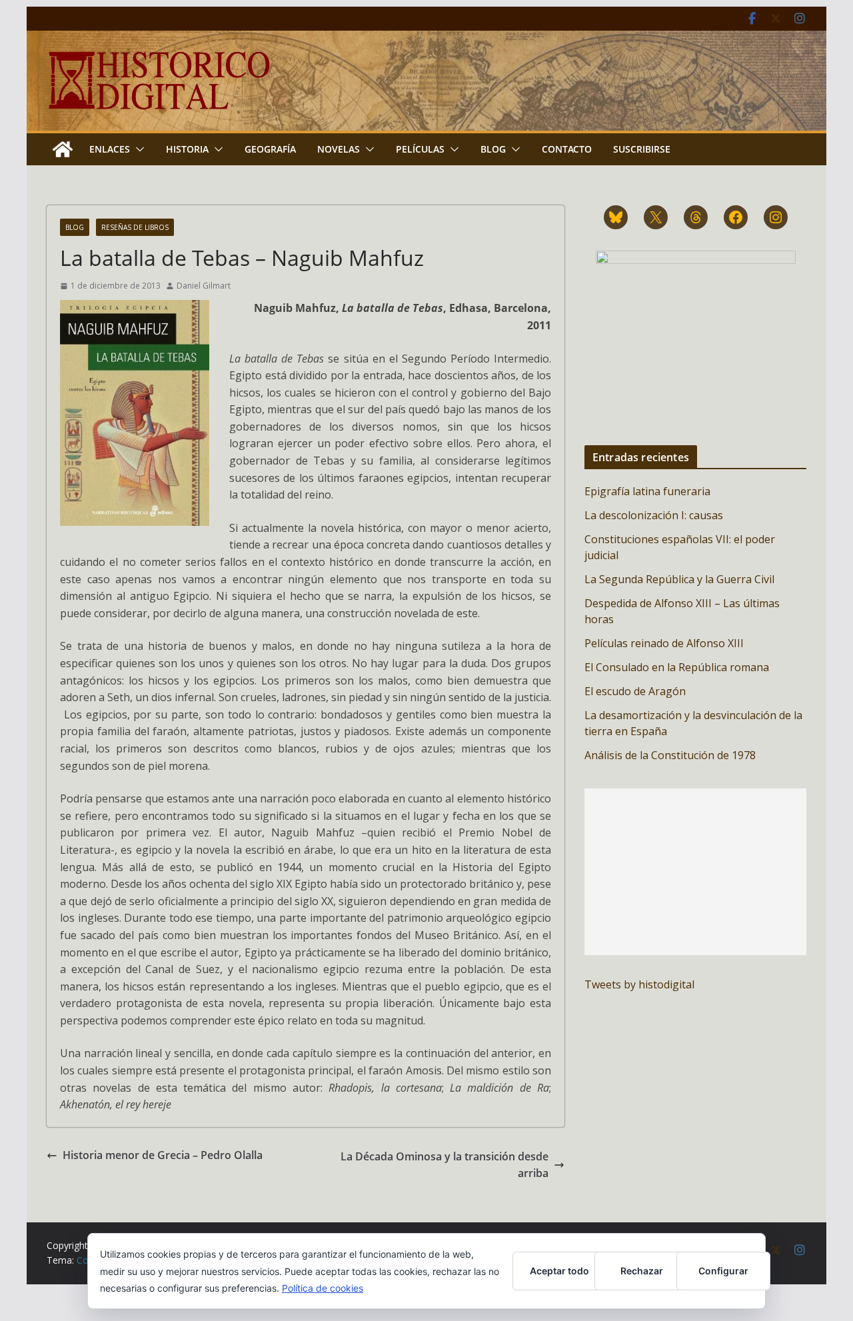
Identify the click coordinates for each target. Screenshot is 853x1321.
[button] (137, 149)
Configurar (723, 1270)
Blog (493, 149)
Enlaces (109, 149)
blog (74, 227)
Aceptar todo (559, 1270)
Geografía (270, 149)
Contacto (567, 149)
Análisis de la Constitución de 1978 (670, 755)
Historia (187, 149)
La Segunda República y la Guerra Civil (679, 579)
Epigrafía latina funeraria (647, 491)
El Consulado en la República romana (676, 667)
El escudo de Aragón (635, 691)
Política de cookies (322, 1288)
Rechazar (641, 1270)
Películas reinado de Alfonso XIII (664, 643)
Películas (420, 149)
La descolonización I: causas (653, 515)
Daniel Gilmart (204, 285)
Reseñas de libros (135, 227)
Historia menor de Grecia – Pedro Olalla (163, 1155)
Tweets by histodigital (639, 984)
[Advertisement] (695, 871)
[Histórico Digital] (63, 149)
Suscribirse (641, 149)
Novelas (338, 149)
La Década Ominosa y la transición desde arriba (444, 1165)
